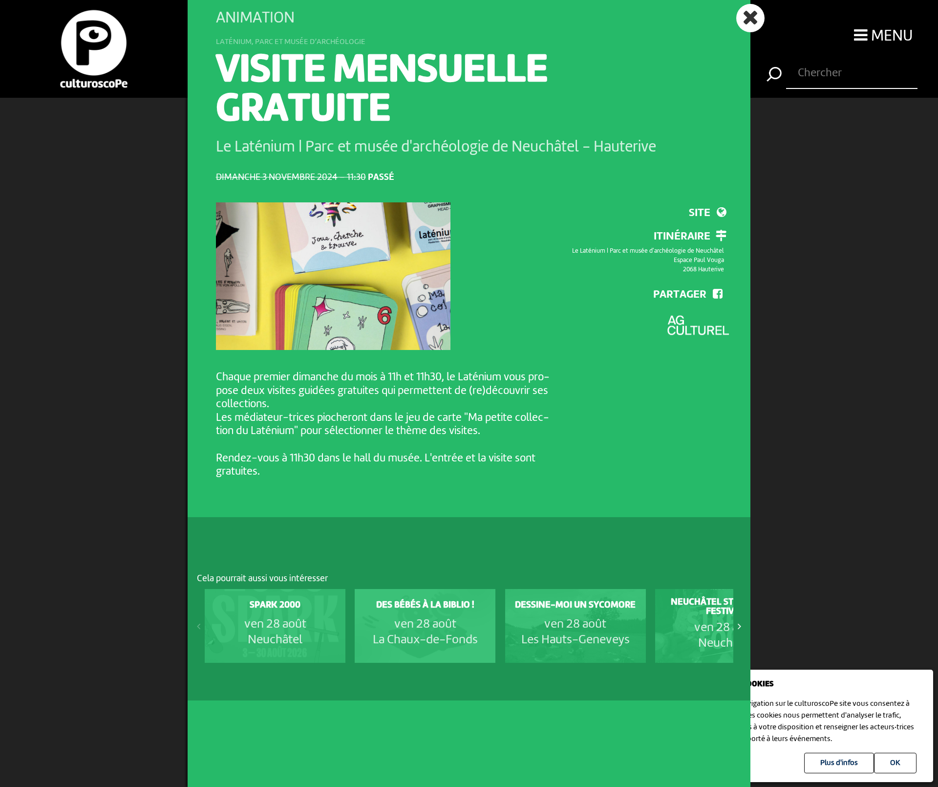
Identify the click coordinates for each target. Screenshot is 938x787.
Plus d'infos (839, 763)
